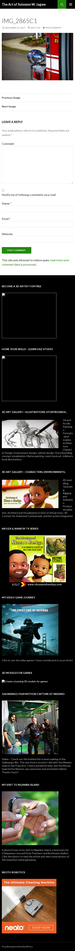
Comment (8, 143)
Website (7, 234)
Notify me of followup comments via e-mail (29, 194)
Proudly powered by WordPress (17, 946)
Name (6, 203)
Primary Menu (70, 4)
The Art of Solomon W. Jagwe (24, 4)
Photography (53, 27)
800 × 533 (35, 27)
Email (6, 218)
